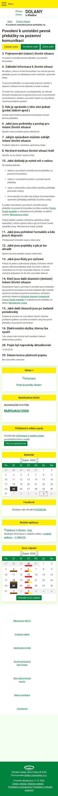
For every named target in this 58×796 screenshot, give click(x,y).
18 (13, 580)
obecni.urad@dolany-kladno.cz (50, 4)
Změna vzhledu (19, 784)
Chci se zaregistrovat (16, 443)
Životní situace (23, 21)
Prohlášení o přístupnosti (20, 787)
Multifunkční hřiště (16, 410)
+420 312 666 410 (45, 4)
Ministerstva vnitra (19, 214)
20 (28, 580)
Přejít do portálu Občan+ (29, 384)
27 (28, 585)
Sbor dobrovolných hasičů (22, 680)
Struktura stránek (35, 784)
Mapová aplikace (22, 695)
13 (28, 574)
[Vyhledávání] (54, 4)
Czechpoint (22, 708)
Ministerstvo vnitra (17, 303)
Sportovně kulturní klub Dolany (22, 663)
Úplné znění (48, 46)
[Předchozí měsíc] (21, 460)
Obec (9, 21)
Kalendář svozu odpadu (29, 597)
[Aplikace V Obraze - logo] (18, 529)
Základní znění (11, 47)
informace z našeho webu (30, 435)
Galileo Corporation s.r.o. (35, 775)
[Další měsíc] (37, 460)
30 (28, 563)
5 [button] (43, 493)
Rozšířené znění (30, 46)
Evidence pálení (22, 634)
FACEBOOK (40, 509)
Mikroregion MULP (22, 621)
